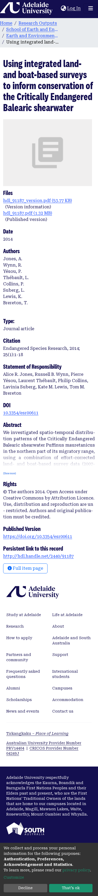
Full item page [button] (27, 568)
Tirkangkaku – (37, 733)
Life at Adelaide (67, 615)
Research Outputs (38, 23)
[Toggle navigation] (90, 8)
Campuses (62, 688)
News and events (22, 711)
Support (60, 655)
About (58, 626)
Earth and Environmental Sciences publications (32, 35)
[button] (63, 8)
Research (15, 626)
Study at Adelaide (23, 615)
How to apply (19, 638)
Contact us (62, 711)
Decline (25, 888)
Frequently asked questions (23, 674)
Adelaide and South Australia (71, 640)
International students (65, 674)
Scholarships (19, 700)
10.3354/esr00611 (20, 412)
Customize (14, 877)
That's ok (71, 888)
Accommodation (67, 700)
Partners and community (18, 657)
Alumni (13, 688)
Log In (74, 8)
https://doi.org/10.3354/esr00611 (37, 536)
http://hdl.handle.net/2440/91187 (38, 556)
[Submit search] (57, 8)
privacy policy (76, 870)
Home (6, 23)
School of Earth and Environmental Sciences (32, 29)
